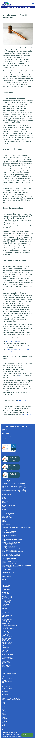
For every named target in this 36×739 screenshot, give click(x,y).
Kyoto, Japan (5, 655)
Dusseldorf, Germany (7, 596)
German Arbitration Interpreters (9, 543)
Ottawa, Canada (6, 635)
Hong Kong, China (6, 657)
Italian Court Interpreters (8, 559)
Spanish (3, 726)
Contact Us (4, 429)
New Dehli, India (6, 660)
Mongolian (4, 720)
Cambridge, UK (5, 592)
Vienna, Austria (5, 620)
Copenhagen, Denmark (7, 594)
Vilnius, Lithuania (6, 622)
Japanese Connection (7, 436)
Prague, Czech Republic (7, 615)
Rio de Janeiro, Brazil (7, 636)
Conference (4, 500)
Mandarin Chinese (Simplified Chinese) (11, 699)
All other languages (6, 569)
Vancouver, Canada (6, 643)
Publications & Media (7, 514)
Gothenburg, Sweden (7, 599)
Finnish (3, 709)
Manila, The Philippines (7, 658)
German (4, 705)
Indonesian (4, 711)
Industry (4, 509)
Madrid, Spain (5, 607)
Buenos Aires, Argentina (8, 628)
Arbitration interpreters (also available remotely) (13, 483)
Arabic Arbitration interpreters (9, 531)
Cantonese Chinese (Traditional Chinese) (11, 698)
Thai (3, 729)
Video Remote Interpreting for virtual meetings (13, 489)
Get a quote (27, 735)
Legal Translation (6, 575)
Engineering (4, 504)
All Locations (5, 691)
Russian (3, 725)
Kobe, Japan (5, 653)
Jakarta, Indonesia (6, 651)
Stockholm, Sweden (6, 618)
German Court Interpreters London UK (11, 549)
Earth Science (5, 501)
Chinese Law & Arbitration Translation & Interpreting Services (16, 565)
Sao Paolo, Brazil (6, 641)
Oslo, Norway (5, 612)
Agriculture (4, 497)
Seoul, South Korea (6, 665)
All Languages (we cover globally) (10, 732)
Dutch (3, 707)
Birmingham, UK (6, 588)
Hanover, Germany (6, 600)
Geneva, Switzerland (7, 597)
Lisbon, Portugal (6, 604)
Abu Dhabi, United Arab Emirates (10, 672)
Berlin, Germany (6, 586)
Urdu (3, 730)
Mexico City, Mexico (7, 632)
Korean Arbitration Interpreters (9, 568)
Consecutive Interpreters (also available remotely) (14, 491)
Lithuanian (4, 718)
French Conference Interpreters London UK (12, 539)
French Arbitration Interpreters (9, 534)
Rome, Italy (5, 616)
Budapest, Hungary (6, 590)
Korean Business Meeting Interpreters (11, 566)
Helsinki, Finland (6, 601)
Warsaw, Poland (6, 623)
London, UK (5, 605)
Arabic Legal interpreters (8, 530)
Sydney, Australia (6, 687)
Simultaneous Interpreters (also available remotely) (14, 490)
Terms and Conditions (7, 432)
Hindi (3, 710)
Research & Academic (7, 517)
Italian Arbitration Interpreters (9, 557)
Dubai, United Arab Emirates (9, 673)
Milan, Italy (4, 608)
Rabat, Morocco (6, 683)
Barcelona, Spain (6, 585)
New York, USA (5, 634)
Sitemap (4, 434)
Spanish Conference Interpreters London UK (12, 551)
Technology (4, 521)
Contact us (18, 7)
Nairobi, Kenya (5, 680)
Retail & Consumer (6, 519)
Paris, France (5, 613)
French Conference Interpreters (9, 536)
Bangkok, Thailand (6, 649)
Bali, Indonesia (5, 647)
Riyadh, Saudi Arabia (7, 674)
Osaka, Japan (5, 661)
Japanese (4, 714)
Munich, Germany (6, 611)
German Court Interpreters (8, 547)
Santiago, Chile (5, 639)
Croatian (4, 701)
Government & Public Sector (8, 508)
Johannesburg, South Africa (8, 678)
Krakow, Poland (6, 603)
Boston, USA (5, 627)
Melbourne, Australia (7, 688)
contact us (27, 414)
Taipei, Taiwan (5, 666)
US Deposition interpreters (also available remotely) (14, 487)
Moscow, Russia (6, 609)
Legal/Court (4, 510)
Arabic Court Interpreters (8, 532)
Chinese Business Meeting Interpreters (11, 563)
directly (21, 375)
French (3, 703)
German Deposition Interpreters (9, 545)
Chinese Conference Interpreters (9, 561)
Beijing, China (5, 650)
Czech (3, 702)
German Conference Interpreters (9, 546)
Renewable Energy (6, 516)
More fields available (7, 524)
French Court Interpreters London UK (11, 542)
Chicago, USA (5, 630)
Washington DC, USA (7, 642)
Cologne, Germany (6, 593)
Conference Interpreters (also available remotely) (13, 485)
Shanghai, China (6, 662)
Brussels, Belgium (6, 589)
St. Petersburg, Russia (7, 619)
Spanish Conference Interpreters (9, 550)
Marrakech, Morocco (7, 681)
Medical (3, 512)
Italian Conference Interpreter (9, 558)
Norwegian (4, 721)
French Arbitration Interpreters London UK (12, 538)
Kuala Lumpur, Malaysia (8, 654)
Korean (3, 716)
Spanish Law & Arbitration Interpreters (11, 555)
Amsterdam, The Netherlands (9, 584)
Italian (3, 713)
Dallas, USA (5, 631)
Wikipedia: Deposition (13, 341)
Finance (3, 506)
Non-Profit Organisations (8, 513)
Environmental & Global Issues (9, 505)
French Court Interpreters (8, 540)
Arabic (3, 697)
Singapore (4, 664)
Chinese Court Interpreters (8, 562)
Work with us (28, 7)
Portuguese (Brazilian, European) (9, 724)
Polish (3, 722)
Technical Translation (7, 576)
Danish (3, 706)
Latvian (3, 717)
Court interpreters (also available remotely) (12, 486)
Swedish (4, 728)
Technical (4, 520)
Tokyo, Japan (5, 668)
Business (4, 498)
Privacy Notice (5, 433)
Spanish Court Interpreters (8, 553)
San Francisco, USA (6, 638)
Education (4, 502)
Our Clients (4, 430)
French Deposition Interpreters (9, 535)
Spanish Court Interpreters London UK (11, 554)
